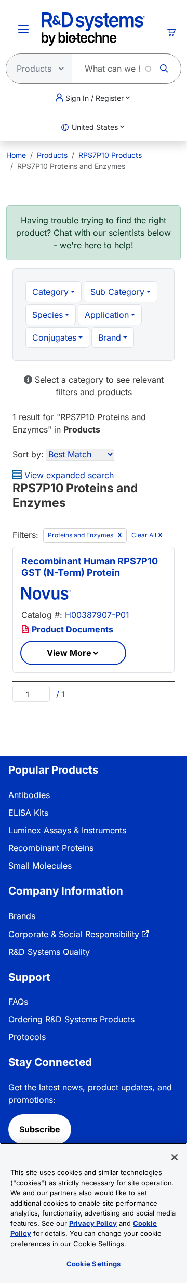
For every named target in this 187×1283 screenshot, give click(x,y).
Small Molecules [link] (40, 865)
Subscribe (39, 1129)
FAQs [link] (18, 1001)
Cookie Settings (93, 1264)
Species (47, 314)
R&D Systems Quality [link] (49, 952)
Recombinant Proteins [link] (51, 848)
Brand (109, 337)
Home (16, 155)
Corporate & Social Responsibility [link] (73, 934)
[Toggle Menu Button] (23, 29)
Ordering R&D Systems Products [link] (71, 1019)
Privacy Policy (93, 1223)
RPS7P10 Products (110, 155)
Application (107, 314)
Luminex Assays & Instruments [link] (67, 830)
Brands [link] (21, 916)
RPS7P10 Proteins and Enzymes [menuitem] (71, 165)
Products (52, 155)
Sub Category (117, 292)
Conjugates (54, 337)
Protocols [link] (27, 1037)
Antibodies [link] (29, 795)
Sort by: (28, 454)
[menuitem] (16, 155)
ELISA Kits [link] (28, 812)
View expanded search (68, 475)
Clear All (147, 535)
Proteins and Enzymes (81, 535)
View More (69, 652)
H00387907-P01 (97, 615)
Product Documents (71, 629)
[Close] (174, 1157)
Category (50, 292)
